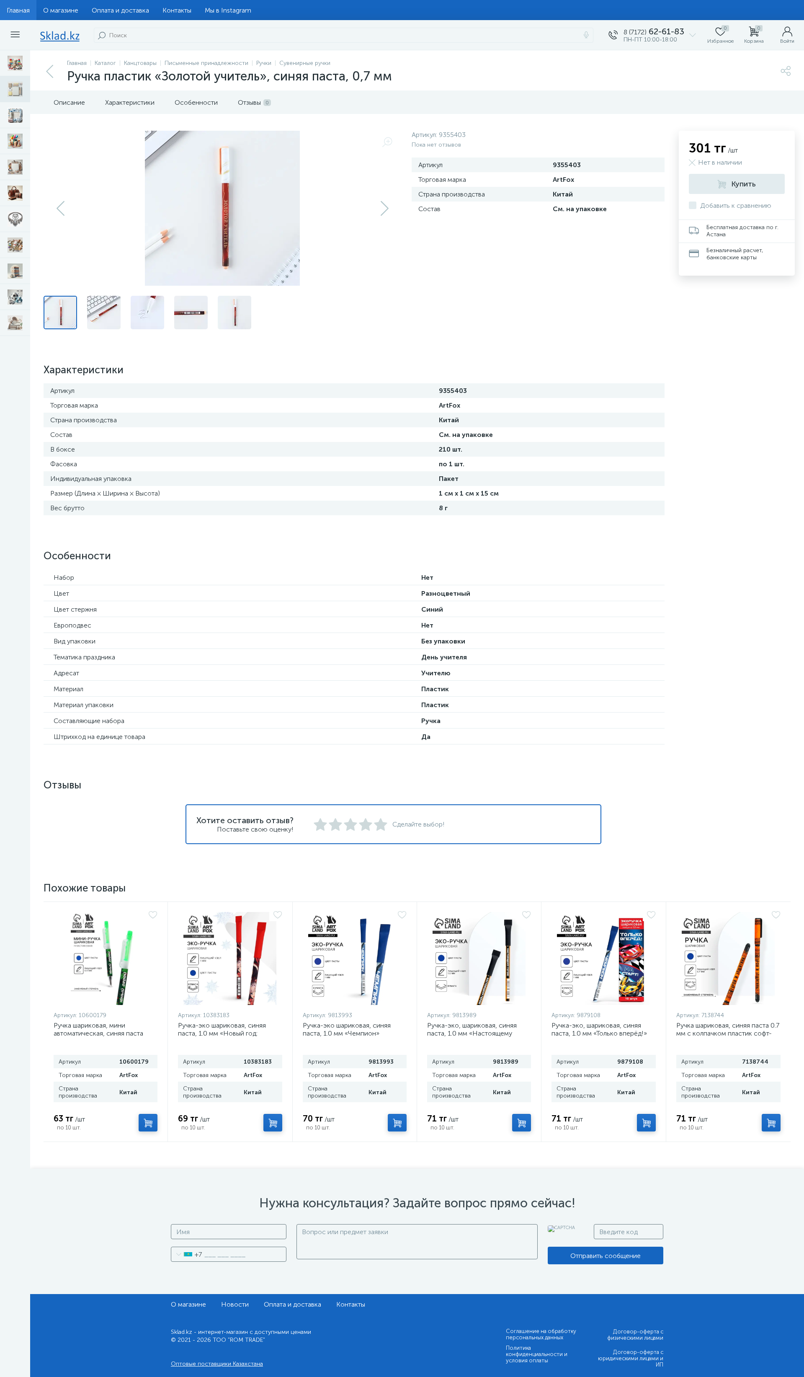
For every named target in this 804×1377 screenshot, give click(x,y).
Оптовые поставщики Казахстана (217, 1363)
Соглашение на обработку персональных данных (541, 1334)
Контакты (176, 10)
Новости (235, 1304)
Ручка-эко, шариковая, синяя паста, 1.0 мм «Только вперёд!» (599, 1029)
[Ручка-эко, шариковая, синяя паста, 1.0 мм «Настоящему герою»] (479, 958)
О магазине (60, 10)
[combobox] (186, 1254)
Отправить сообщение (605, 1256)
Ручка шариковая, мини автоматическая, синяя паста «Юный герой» (98, 1033)
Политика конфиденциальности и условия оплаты (536, 1354)
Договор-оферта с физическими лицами (635, 1334)
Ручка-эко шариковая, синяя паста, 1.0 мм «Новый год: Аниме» (222, 1033)
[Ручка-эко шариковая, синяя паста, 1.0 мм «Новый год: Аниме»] (230, 958)
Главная (18, 10)
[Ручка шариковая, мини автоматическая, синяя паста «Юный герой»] (105, 958)
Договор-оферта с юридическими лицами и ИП (630, 1358)
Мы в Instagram (228, 10)
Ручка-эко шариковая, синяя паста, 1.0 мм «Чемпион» (347, 1029)
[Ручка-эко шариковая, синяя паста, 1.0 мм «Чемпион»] (355, 958)
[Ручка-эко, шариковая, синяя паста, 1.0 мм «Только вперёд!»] (603, 958)
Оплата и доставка (120, 10)
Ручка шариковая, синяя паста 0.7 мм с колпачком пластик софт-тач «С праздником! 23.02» (727, 1033)
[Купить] (148, 1123)
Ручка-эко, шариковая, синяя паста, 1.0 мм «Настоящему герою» (472, 1033)
